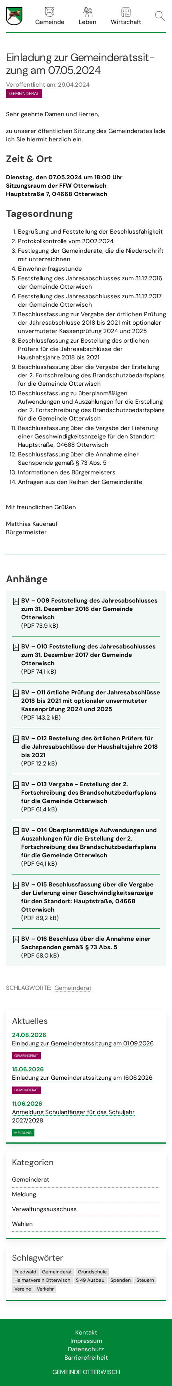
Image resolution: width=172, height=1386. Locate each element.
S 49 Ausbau (90, 1280)
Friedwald (25, 1272)
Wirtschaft (126, 22)
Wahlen (22, 1224)
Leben (87, 22)
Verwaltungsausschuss (44, 1209)
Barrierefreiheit (86, 1358)
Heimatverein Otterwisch (42, 1280)
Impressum (86, 1341)
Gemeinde (49, 22)
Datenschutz (86, 1349)
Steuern (145, 1280)
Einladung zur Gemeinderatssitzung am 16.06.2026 (82, 1078)
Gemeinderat (73, 988)
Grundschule (92, 1272)
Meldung (24, 1194)
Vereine (22, 1289)
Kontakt (86, 1332)
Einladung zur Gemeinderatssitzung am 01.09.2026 (83, 1043)
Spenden (120, 1280)
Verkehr (45, 1289)
